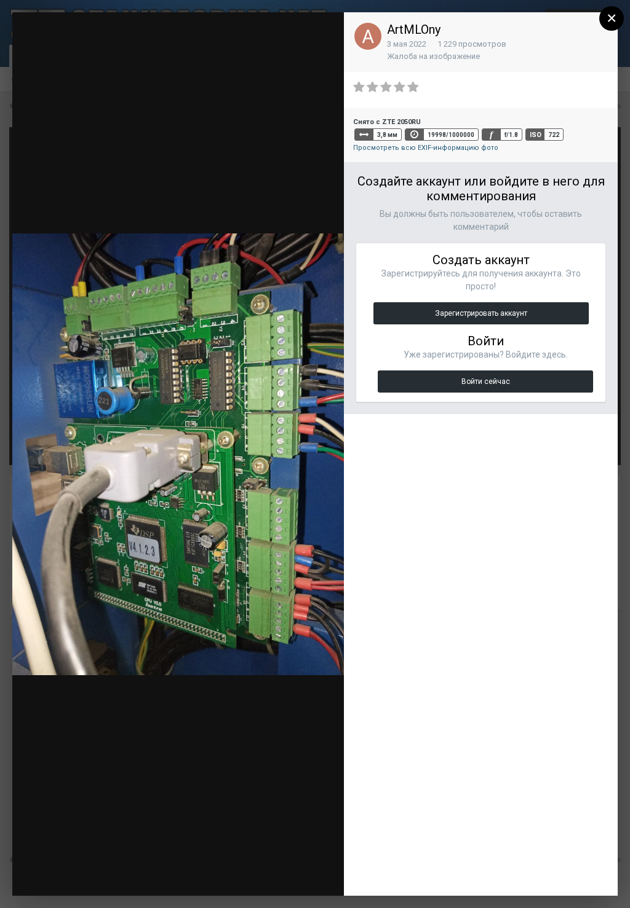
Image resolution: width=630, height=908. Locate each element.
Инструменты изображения (177, 874)
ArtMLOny (414, 29)
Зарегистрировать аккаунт (481, 313)
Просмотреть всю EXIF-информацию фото (425, 148)
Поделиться (293, 874)
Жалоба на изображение (433, 56)
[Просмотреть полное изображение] (323, 34)
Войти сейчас (485, 381)
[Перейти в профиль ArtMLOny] (367, 36)
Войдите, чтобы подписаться (150, 32)
